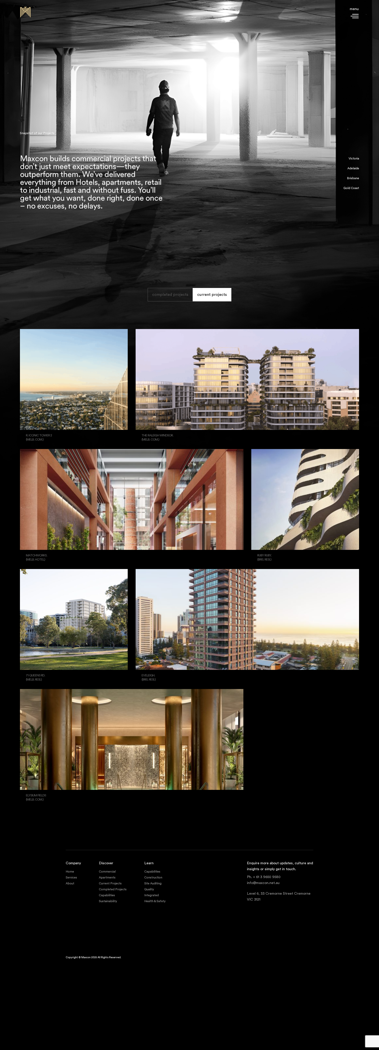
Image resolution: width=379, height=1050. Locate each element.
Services (71, 877)
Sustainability (108, 901)
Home (70, 871)
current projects (212, 295)
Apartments (107, 877)
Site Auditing (152, 883)
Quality (149, 889)
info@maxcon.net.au (263, 882)
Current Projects (110, 883)
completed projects (170, 295)
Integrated (151, 895)
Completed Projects (113, 889)
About (70, 883)
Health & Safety (155, 901)
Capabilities (107, 895)
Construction (153, 877)
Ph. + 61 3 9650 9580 (263, 876)
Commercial (107, 871)
